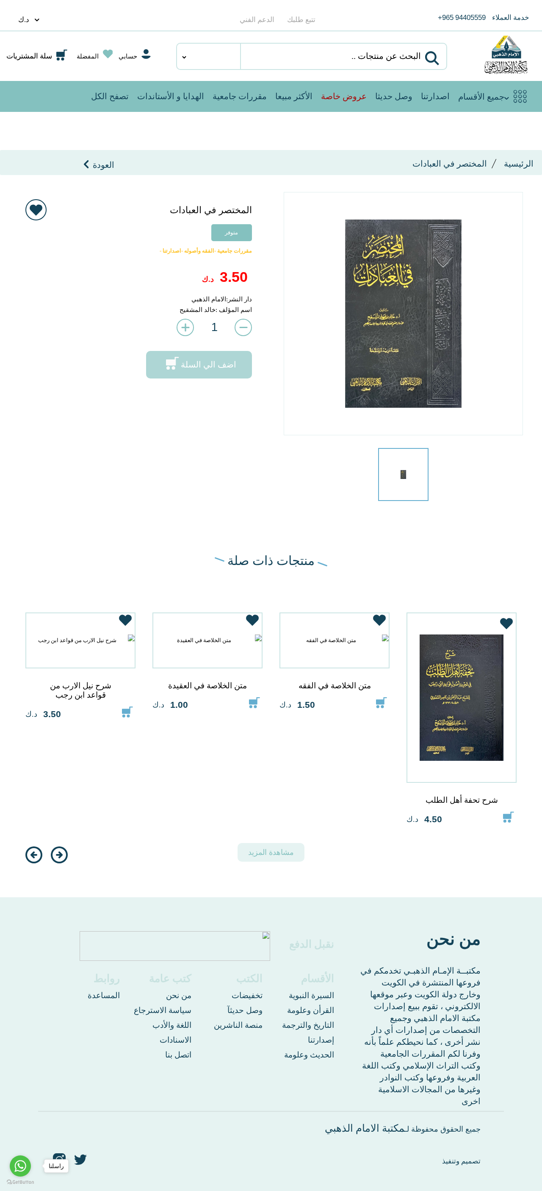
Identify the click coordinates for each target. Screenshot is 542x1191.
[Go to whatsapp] (20, 1166)
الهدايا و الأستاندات (170, 96)
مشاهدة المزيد (271, 852)
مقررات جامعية (240, 96)
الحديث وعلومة (309, 1054)
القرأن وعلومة (310, 1010)
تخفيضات (247, 995)
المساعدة (104, 995)
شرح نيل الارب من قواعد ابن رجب (80, 690)
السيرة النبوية (311, 995)
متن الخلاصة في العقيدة (207, 685)
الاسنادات (175, 1039)
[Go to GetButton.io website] (20, 1182)
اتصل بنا (178, 1054)
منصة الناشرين (238, 1025)
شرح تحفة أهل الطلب (462, 800)
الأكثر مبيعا (293, 96)
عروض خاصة (344, 96)
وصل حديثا (393, 96)
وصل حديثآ (245, 1010)
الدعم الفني (257, 20)
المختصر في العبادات (449, 163)
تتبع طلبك (301, 20)
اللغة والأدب (171, 1025)
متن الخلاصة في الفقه (335, 685)
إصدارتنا (321, 1039)
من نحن (178, 995)
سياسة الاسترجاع (162, 1010)
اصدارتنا (435, 96)
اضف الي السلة (208, 364)
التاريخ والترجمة (308, 1025)
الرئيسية (519, 163)
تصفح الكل (110, 96)
